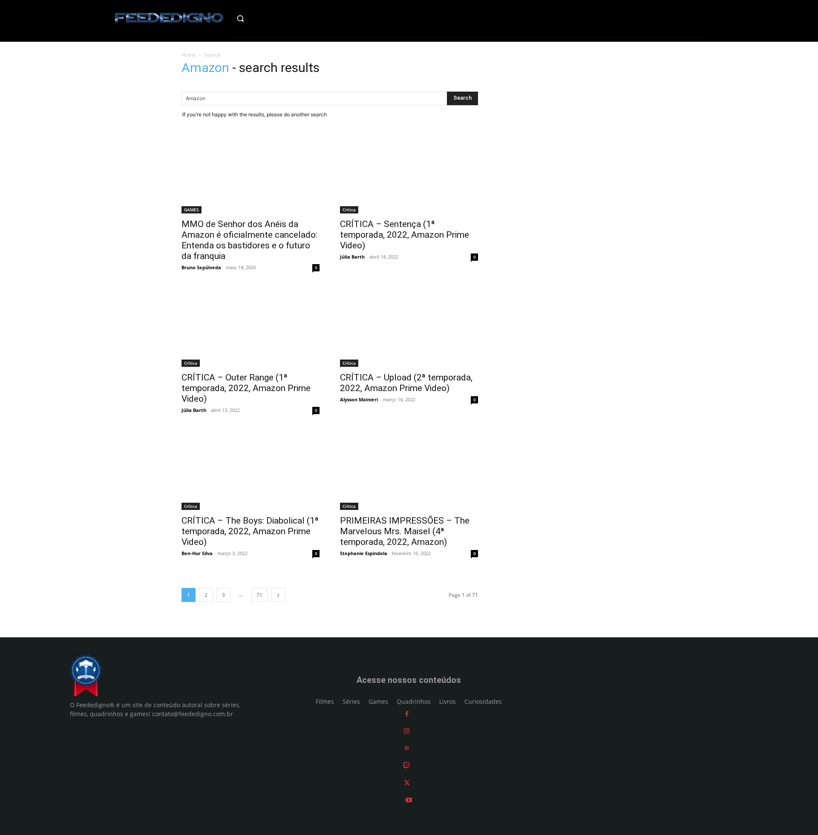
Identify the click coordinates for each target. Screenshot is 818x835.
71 (259, 595)
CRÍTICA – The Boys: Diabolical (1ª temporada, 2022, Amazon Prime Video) (250, 531)
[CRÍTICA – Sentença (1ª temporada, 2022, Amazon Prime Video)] (409, 174)
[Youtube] (409, 799)
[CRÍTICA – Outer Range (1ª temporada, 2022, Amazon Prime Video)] (250, 328)
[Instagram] (406, 730)
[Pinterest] (407, 748)
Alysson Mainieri (359, 399)
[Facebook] (407, 713)
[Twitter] (407, 782)
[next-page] (278, 595)
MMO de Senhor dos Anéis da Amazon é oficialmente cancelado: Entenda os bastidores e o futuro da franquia (249, 240)
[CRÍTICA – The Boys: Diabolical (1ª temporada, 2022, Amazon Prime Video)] (250, 471)
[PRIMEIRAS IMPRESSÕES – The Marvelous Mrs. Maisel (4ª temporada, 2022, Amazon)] (409, 471)
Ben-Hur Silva (197, 553)
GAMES (191, 210)
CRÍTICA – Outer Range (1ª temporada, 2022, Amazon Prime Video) (246, 388)
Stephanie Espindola (363, 553)
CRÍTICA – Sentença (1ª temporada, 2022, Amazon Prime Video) (404, 234)
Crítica (349, 210)
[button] (258, 18)
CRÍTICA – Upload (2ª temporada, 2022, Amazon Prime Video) (406, 382)
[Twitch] (406, 765)
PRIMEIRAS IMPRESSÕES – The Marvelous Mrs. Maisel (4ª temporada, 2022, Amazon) (404, 531)
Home (188, 54)
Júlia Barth (352, 256)
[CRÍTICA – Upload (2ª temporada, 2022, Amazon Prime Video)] (409, 328)
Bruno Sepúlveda (201, 267)
